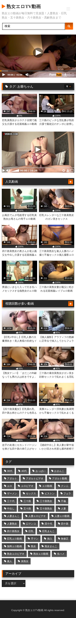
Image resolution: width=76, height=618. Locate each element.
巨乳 (30, 531)
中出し (10, 508)
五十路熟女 (46, 508)
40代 (24, 471)
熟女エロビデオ (15, 553)
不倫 (63, 501)
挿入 (49, 538)
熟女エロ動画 (40, 553)
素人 (9, 561)
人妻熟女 (12, 523)
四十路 (64, 523)
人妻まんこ (13, 516)
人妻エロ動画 (62, 516)
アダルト (12, 478)
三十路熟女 (46, 501)
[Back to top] (65, 607)
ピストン (50, 493)
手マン (34, 538)
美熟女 (24, 561)
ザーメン (12, 493)
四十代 (48, 523)
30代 (9, 471)
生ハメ (61, 553)
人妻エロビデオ (37, 516)
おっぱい (40, 471)
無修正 (64, 538)
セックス (31, 493)
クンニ (64, 485)
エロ (9, 485)
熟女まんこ (51, 546)
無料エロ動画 (14, 546)
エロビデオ (27, 485)
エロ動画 (47, 485)
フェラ (67, 493)
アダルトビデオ (34, 478)
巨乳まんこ (48, 531)
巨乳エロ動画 (14, 538)
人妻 (63, 508)
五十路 (27, 508)
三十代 (10, 501)
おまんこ (59, 471)
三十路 (27, 501)
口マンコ (31, 523)
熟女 (33, 546)
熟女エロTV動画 (23, 6)
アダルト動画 (59, 478)
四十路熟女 (13, 531)
